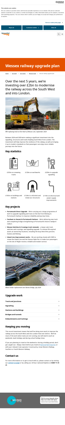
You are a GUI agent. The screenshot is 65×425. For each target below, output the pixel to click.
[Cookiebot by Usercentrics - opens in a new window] (57, 2)
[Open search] (58, 34)
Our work (14, 73)
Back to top (56, 421)
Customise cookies (31, 27)
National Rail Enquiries (48, 345)
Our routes (23, 73)
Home (7, 73)
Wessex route (32, 73)
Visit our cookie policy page (53, 22)
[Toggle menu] (62, 34)
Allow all (53, 27)
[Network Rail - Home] (5, 34)
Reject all (11, 27)
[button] (32, 301)
